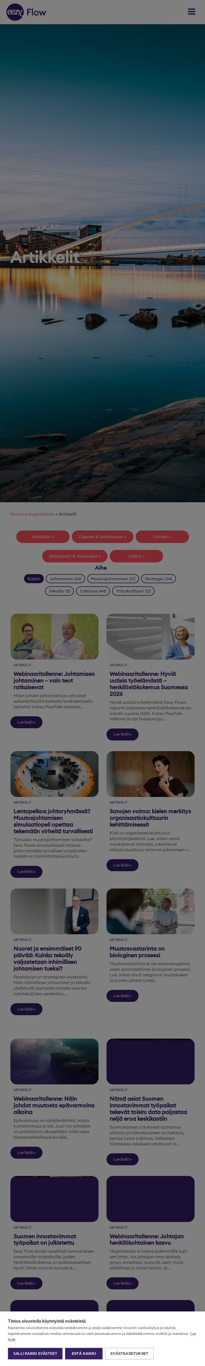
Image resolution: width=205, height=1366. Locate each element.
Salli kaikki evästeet (35, 1354)
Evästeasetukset (129, 1354)
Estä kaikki (84, 1354)
